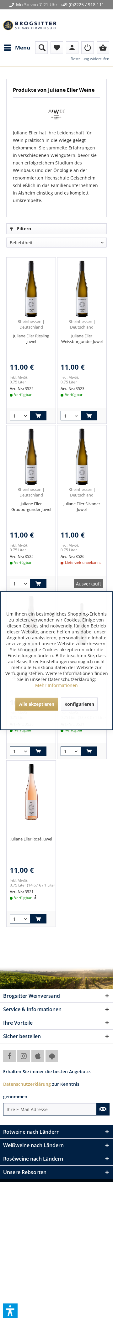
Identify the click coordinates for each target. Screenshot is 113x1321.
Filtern (23, 228)
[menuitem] (16, 47)
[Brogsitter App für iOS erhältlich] (37, 1056)
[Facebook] (9, 1056)
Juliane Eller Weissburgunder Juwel (82, 338)
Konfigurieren (79, 704)
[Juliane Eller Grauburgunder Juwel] (31, 457)
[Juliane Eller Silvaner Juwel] (82, 457)
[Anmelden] (87, 47)
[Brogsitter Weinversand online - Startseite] (29, 25)
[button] (10, 1310)
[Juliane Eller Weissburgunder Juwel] (82, 289)
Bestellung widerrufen (90, 58)
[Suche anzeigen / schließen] (41, 47)
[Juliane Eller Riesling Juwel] (31, 289)
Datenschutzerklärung (27, 1084)
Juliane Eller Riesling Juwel (31, 338)
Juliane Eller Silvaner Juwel (81, 506)
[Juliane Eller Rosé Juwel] (31, 792)
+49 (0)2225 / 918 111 (82, 5)
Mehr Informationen (56, 685)
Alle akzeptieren (36, 704)
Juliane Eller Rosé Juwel (31, 839)
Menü (22, 47)
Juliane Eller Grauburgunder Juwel (31, 506)
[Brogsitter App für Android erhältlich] (52, 1056)
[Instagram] (23, 1056)
